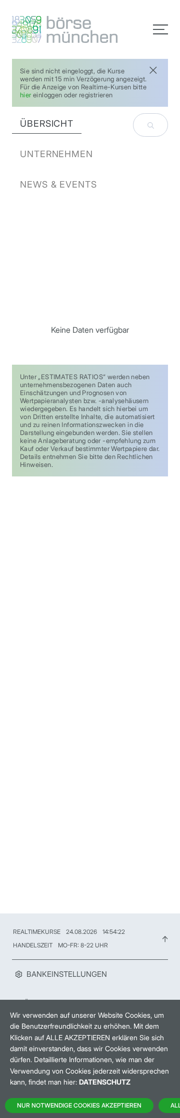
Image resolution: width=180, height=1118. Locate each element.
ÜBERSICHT (47, 123)
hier (26, 95)
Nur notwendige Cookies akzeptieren (79, 1105)
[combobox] (150, 125)
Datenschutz (104, 1082)
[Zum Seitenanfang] (165, 938)
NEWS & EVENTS (58, 184)
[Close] (153, 69)
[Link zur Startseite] (48, 29)
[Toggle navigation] (160, 29)
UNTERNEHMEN (56, 154)
